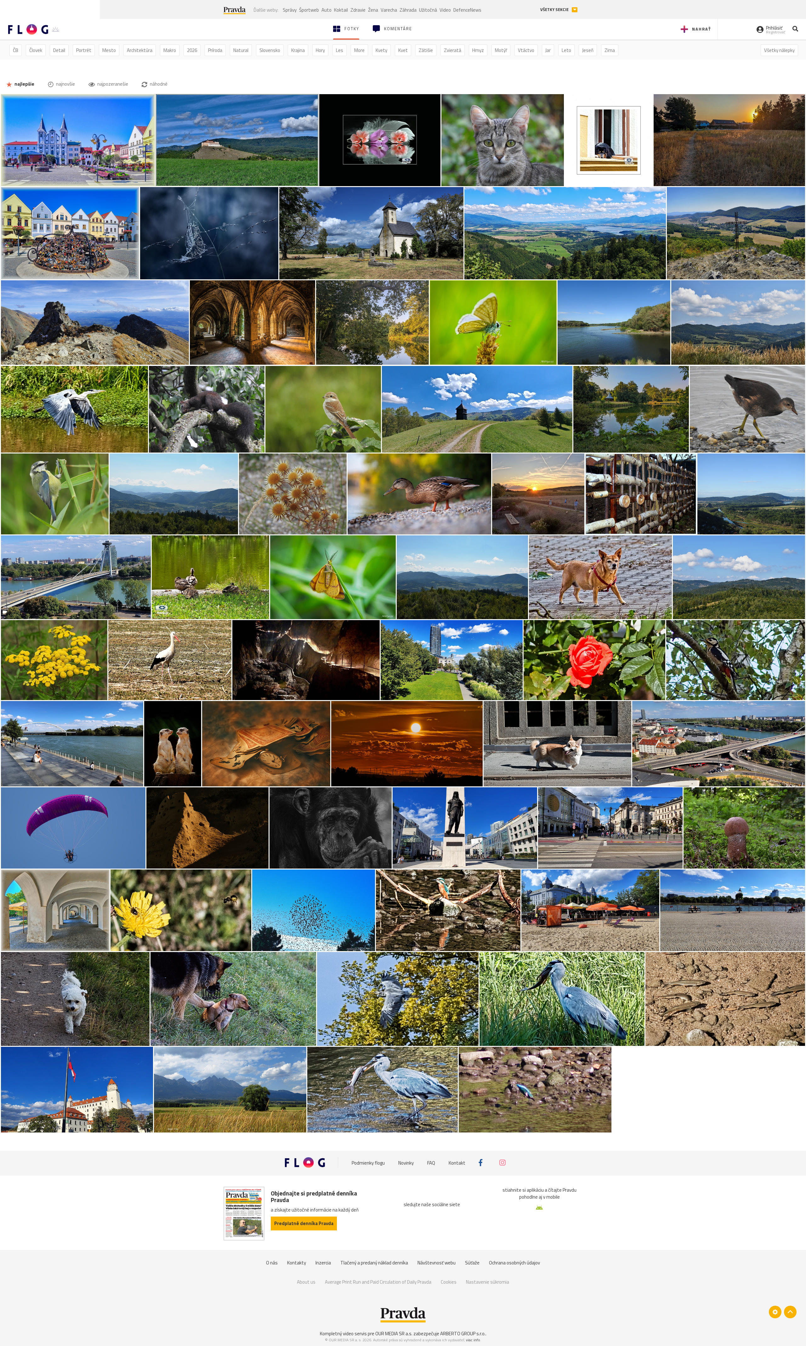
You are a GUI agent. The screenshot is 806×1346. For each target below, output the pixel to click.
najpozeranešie (112, 84)
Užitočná (428, 10)
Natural (240, 50)
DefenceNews (467, 10)
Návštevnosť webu (436, 1262)
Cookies (449, 1282)
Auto (326, 10)
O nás (272, 1262)
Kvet (403, 50)
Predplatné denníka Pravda (303, 1223)
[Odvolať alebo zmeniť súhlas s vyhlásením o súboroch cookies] (775, 1312)
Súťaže (472, 1262)
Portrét (83, 50)
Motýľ (501, 50)
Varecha (389, 10)
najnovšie (65, 84)
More (359, 50)
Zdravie (358, 10)
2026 (192, 50)
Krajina (298, 50)
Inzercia (323, 1262)
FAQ (431, 1162)
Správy (290, 10)
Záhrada (408, 10)
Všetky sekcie (555, 10)
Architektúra (139, 50)
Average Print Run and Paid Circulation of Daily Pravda (378, 1282)
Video (445, 10)
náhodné (158, 84)
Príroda (215, 50)
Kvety (381, 50)
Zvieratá (452, 50)
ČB (15, 50)
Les (339, 50)
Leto (566, 50)
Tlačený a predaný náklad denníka (374, 1262)
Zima (609, 50)
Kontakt (457, 1162)
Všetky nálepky (779, 50)
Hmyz (478, 50)
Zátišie (426, 50)
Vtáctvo (526, 50)
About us (306, 1282)
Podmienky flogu (368, 1162)
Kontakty (296, 1262)
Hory (320, 50)
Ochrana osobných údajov (514, 1262)
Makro (169, 50)
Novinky (406, 1162)
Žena (373, 10)
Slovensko (269, 50)
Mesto (109, 50)
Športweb (309, 10)
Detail (59, 50)
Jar (548, 50)
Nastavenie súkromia (487, 1282)
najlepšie (24, 84)
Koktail (341, 10)
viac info (473, 1340)
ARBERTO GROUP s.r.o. (462, 1333)
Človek (35, 50)
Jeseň (587, 50)
